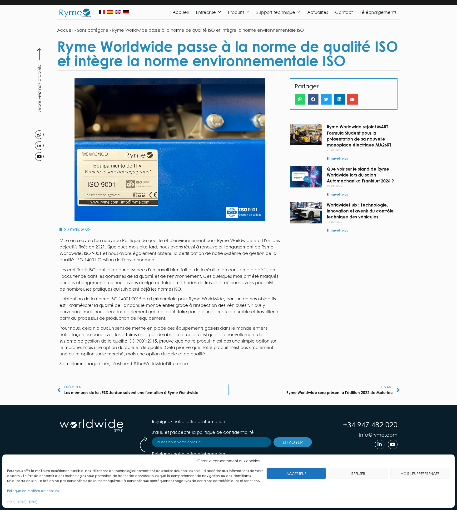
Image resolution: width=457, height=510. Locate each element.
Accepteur (296, 473)
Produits (236, 12)
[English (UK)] (118, 12)
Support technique (275, 12)
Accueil (181, 12)
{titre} (11, 502)
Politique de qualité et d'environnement (163, 240)
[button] (300, 99)
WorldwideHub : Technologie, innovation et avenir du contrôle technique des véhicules (360, 210)
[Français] (102, 12)
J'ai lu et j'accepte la (203, 432)
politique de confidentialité (225, 432)
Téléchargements (378, 12)
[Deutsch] (126, 12)
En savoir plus (337, 158)
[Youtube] (39, 156)
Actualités (317, 12)
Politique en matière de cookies (33, 491)
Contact (344, 12)
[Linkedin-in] (39, 145)
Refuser (358, 473)
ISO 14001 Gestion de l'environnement (116, 259)
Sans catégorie (92, 30)
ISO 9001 (93, 253)
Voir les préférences (420, 473)
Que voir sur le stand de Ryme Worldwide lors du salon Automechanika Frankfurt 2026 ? (360, 174)
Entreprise (206, 12)
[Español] (110, 12)
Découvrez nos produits (39, 89)
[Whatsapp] (39, 134)
